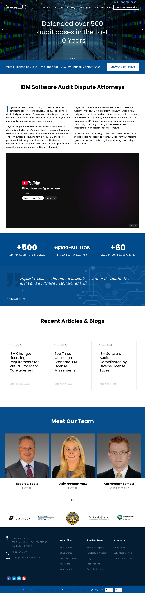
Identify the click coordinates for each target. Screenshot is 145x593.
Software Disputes (96, 547)
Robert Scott (120, 547)
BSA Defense (66, 553)
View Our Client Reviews (123, 66)
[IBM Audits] (17, 7)
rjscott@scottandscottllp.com (26, 557)
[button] (2, 30)
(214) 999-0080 (128, 2)
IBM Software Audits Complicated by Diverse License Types (113, 362)
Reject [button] (118, 590)
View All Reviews (17, 299)
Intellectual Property (97, 553)
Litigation (91, 558)
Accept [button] (108, 590)
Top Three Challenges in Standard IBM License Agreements (66, 362)
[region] (72, 30)
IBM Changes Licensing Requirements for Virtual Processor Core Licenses (24, 362)
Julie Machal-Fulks (123, 553)
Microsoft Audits (68, 558)
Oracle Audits (66, 569)
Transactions (93, 563)
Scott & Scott (66, 547)
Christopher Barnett (123, 558)
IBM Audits (65, 563)
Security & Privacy (96, 569)
